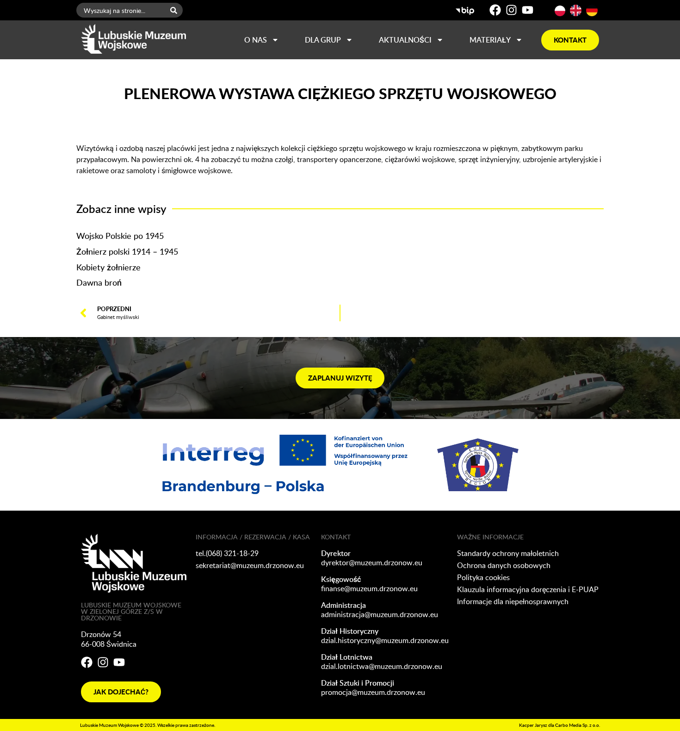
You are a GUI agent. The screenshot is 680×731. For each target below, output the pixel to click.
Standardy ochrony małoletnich (508, 553)
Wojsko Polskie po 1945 (120, 235)
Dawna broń (99, 282)
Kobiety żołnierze (108, 267)
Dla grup (323, 40)
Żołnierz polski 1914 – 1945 (127, 251)
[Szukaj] (175, 10)
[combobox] (120, 10)
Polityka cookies (483, 577)
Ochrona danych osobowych (503, 565)
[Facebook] (495, 10)
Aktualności (405, 40)
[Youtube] (527, 10)
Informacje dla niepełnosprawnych (513, 601)
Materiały (490, 40)
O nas (255, 40)
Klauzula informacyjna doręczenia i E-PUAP (528, 589)
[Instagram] (511, 10)
